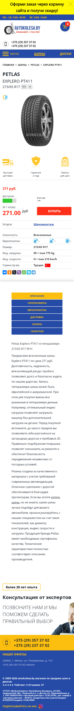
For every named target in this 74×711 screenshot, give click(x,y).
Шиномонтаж (44, 224)
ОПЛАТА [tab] (37, 324)
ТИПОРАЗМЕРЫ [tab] (37, 303)
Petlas (35, 64)
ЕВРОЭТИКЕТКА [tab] (37, 310)
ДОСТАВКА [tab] (37, 317)
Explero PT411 (52, 64)
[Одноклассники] (9, 272)
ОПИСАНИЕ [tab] (37, 296)
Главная (8, 64)
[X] (14, 272)
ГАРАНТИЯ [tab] (37, 331)
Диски (65, 54)
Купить (54, 211)
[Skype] (29, 272)
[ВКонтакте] (5, 272)
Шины (39, 54)
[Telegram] (33, 272)
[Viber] (19, 272)
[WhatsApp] (24, 272)
